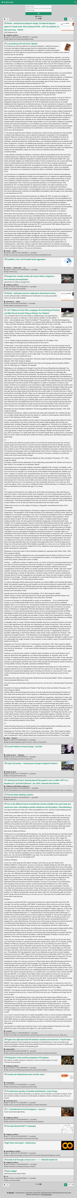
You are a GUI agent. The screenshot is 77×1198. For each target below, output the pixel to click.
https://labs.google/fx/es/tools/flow (15, 288)
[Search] (38, 13)
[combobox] (38, 10)
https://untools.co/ (10, 799)
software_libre (17, 268)
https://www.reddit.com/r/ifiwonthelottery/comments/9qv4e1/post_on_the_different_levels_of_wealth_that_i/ (36, 1035)
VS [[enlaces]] (8, 2)
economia (9, 1031)
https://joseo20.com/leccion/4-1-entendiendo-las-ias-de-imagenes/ (24, 1121)
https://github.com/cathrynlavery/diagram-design (19, 39)
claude (18, 301)
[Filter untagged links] (4, 19)
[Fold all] (7, 19)
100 (72, 19)
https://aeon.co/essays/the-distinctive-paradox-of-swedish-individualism (26, 1104)
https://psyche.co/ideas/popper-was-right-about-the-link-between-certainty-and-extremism (31, 1053)
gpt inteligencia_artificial (13, 1151)
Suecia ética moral (11, 1101)
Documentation (46, 1194)
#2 (28, 913)
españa (14, 251)
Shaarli (11, 1193)
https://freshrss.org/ (11, 271)
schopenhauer (10, 1083)
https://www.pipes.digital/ (12, 1180)
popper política (10, 1049)
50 (69, 19)
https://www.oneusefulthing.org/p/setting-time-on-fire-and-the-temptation (26, 1070)
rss (24, 268)
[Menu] (75, 3)
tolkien (8, 738)
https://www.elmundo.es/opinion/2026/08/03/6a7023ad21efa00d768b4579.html (28, 255)
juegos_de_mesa (11, 755)
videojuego (21, 755)
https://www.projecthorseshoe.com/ (15, 775)
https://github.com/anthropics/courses (16, 305)
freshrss (8, 268)
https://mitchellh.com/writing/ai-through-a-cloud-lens (20, 1166)
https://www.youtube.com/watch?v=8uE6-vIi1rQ (19, 759)
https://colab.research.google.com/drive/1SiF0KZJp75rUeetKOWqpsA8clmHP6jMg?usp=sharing (32, 1155)
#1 (65, 911)
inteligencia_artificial (12, 35)
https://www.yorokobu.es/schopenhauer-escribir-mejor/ (21, 1087)
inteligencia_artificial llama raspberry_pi (17, 786)
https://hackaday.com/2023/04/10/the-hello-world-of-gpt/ (21, 1138)
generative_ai (10, 301)
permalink (21, 37)
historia (8, 251)
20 (65, 19)
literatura (14, 738)
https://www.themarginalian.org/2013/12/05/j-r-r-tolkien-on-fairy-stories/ (26, 742)
